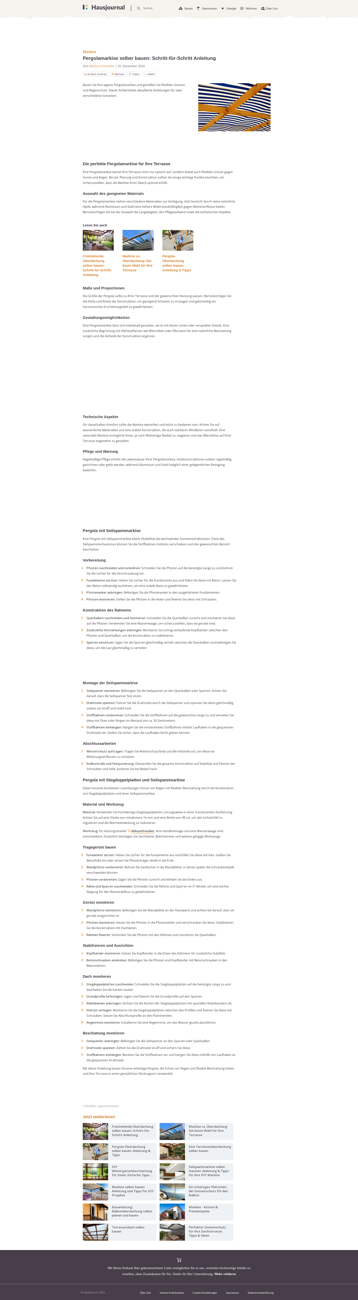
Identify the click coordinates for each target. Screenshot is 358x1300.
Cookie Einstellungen (205, 1292)
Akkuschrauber (142, 831)
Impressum (232, 1292)
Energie (231, 8)
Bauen (189, 8)
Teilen (135, 74)
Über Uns (272, 8)
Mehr (151, 74)
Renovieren (209, 8)
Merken (119, 74)
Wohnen (251, 8)
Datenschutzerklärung (261, 1292)
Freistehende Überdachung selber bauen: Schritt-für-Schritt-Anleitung (97, 265)
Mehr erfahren (225, 1274)
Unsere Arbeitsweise (172, 1292)
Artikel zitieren (97, 74)
